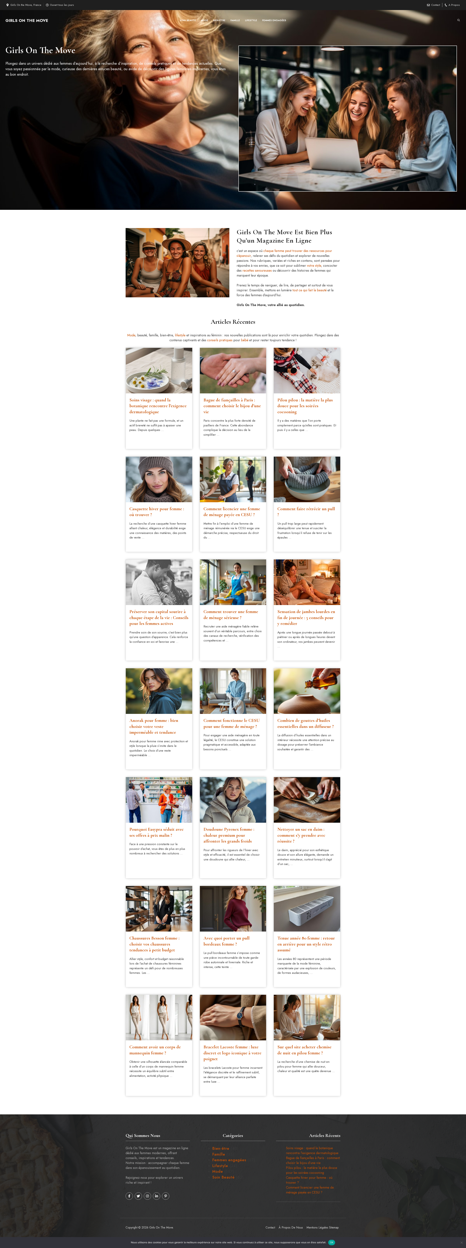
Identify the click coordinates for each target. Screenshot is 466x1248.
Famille (235, 20)
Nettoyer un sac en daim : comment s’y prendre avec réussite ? (301, 835)
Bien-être (219, 20)
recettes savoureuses (257, 270)
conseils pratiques (219, 340)
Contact (435, 5)
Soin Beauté (188, 20)
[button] (458, 20)
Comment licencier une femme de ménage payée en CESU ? (310, 1190)
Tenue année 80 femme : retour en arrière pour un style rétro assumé (306, 944)
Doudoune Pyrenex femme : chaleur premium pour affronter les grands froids (229, 835)
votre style (314, 265)
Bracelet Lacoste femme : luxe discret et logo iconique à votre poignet (232, 1053)
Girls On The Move (26, 20)
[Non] (461, 1242)
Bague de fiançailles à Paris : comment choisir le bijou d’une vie (232, 406)
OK (331, 1242)
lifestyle (180, 335)
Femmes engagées (274, 20)
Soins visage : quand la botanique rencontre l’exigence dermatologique (158, 406)
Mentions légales (317, 1227)
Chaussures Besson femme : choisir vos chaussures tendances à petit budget (154, 944)
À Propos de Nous (291, 1227)
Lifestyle (251, 20)
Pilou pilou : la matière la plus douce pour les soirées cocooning (305, 406)
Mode (204, 20)
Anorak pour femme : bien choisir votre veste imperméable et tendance (153, 726)
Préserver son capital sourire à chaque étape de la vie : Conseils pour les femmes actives (158, 617)
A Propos (454, 5)
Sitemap (334, 1227)
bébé (244, 340)
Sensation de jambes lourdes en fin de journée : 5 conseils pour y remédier (306, 617)
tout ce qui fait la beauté (310, 290)
